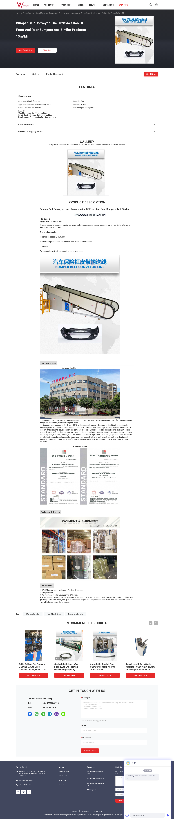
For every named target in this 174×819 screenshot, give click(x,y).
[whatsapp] (36, 714)
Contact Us (62, 785)
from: (84, 725)
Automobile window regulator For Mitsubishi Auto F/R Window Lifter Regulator (68, 667)
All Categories (91, 790)
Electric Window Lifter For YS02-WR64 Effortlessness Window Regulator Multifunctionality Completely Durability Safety (33, 669)
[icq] (63, 714)
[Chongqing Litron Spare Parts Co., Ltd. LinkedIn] (29, 792)
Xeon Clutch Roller (54, 614)
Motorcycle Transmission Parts (95, 784)
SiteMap (74, 811)
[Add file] (127, 815)
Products (26, 13)
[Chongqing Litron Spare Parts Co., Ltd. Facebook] (18, 792)
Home (18, 13)
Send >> (122, 801)
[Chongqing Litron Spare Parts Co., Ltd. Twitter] (23, 792)
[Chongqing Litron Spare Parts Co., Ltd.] (23, 4)
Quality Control (63, 780)
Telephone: (86, 738)
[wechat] (43, 714)
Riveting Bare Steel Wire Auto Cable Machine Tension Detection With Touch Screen (104, 667)
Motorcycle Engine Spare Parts (95, 773)
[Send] (168, 815)
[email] (30, 714)
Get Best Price (25, 50)
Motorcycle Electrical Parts (95, 778)
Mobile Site (85, 811)
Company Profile (64, 771)
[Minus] (168, 763)
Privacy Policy (97, 811)
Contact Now (90, 751)
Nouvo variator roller (75, 614)
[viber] (56, 714)
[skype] (50, 714)
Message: (86, 698)
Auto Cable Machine (39, 13)
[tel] (30, 721)
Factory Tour (63, 776)
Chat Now (47, 50)
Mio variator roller (33, 614)
